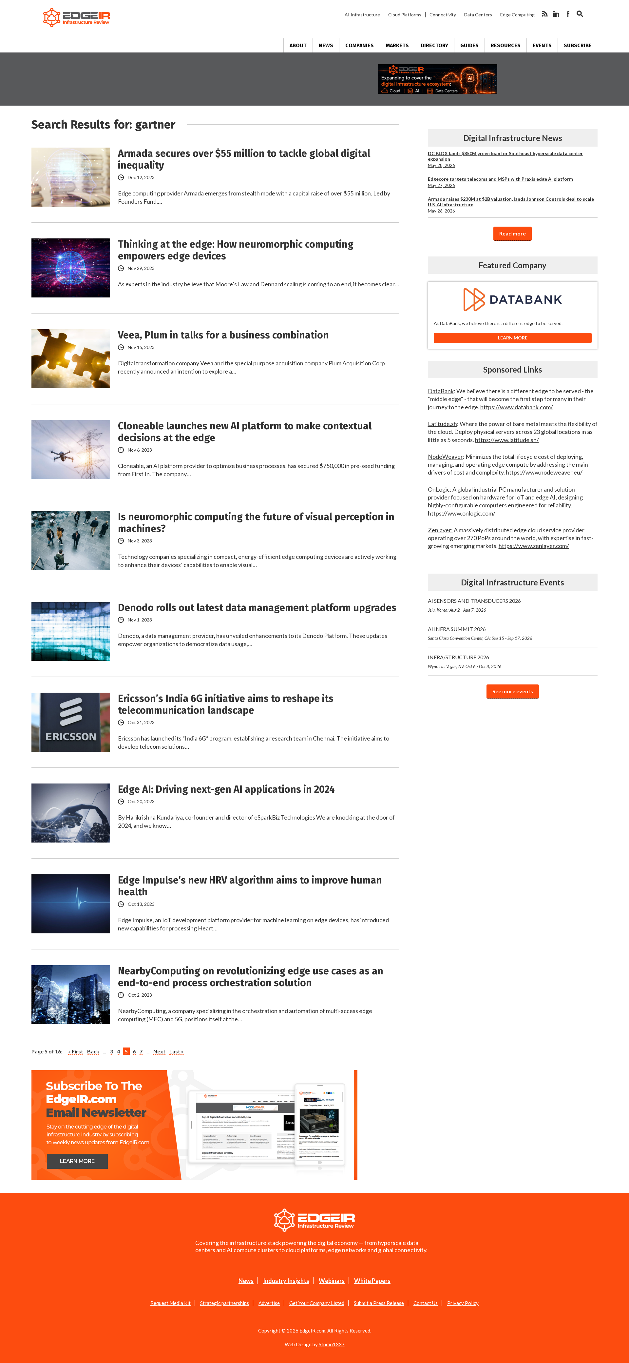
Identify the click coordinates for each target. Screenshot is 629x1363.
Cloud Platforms (404, 14)
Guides (469, 45)
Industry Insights (286, 1280)
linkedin (556, 14)
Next (159, 1051)
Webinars (332, 1280)
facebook (568, 14)
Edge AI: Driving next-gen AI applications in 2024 (226, 789)
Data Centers (478, 14)
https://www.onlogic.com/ (461, 513)
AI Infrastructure (362, 14)
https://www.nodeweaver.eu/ (544, 472)
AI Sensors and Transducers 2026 (474, 605)
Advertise (269, 1303)
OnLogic (439, 489)
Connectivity (442, 14)
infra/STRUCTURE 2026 (465, 661)
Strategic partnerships (224, 1303)
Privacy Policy (463, 1303)
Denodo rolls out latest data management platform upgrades (257, 608)
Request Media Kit (170, 1303)
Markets (397, 45)
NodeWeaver (445, 456)
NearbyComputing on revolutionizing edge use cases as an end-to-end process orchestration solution (250, 977)
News (326, 45)
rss (544, 14)
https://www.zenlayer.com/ (534, 545)
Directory (434, 45)
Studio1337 (332, 1344)
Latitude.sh (442, 423)
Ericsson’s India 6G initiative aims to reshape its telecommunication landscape (226, 704)
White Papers (372, 1280)
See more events (512, 691)
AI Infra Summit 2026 (480, 633)
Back (93, 1051)
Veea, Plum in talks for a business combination (223, 335)
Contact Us (425, 1303)
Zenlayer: (440, 530)
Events (542, 45)
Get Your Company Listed (316, 1303)
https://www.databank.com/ (516, 407)
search (580, 14)
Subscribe (578, 45)
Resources (506, 45)
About (298, 45)
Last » (176, 1051)
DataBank (441, 391)
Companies (359, 45)
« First (75, 1051)
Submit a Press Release (379, 1303)
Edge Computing (517, 14)
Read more (512, 233)
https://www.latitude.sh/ (507, 439)
